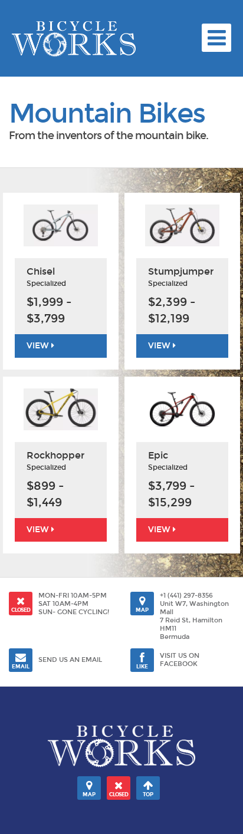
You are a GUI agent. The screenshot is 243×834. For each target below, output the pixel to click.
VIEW (39, 346)
